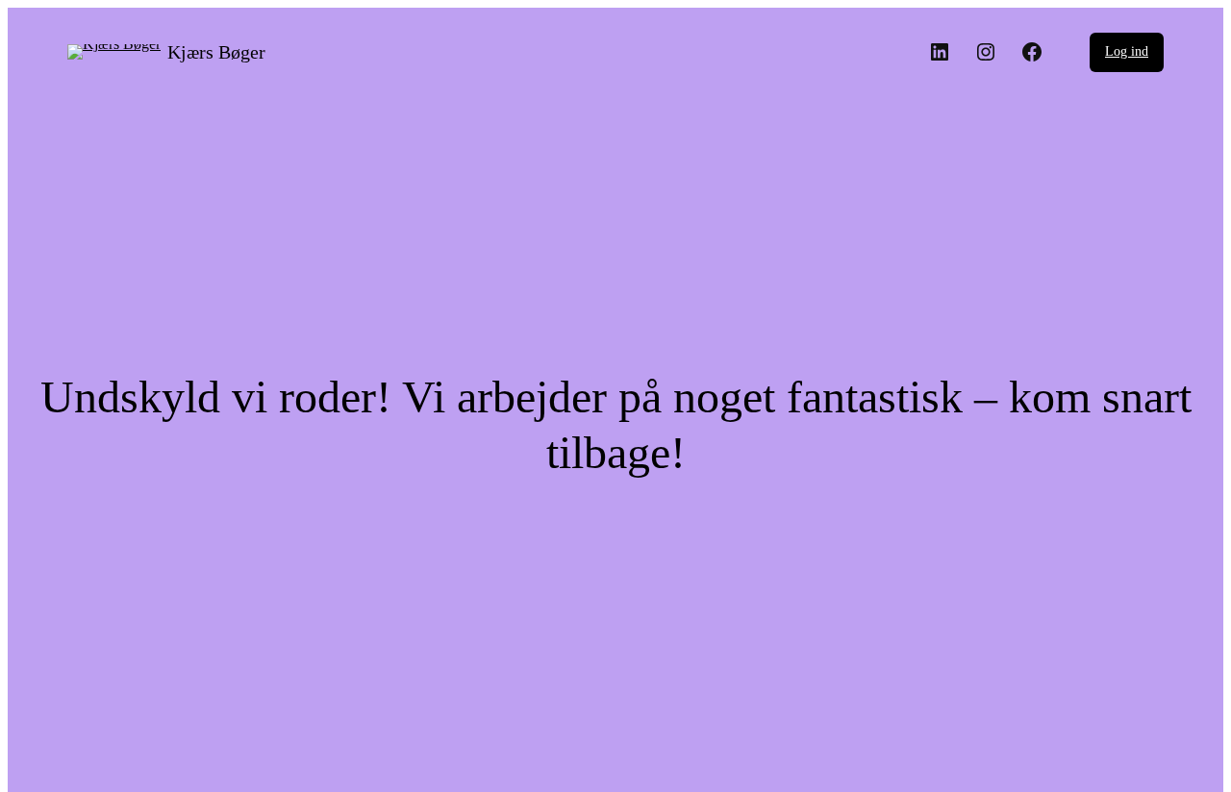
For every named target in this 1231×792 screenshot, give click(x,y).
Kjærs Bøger (216, 51)
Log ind (1126, 51)
